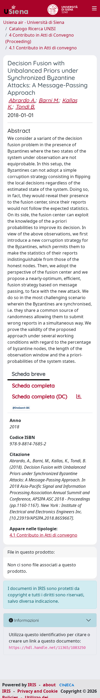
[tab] (79, 396)
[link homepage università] (62, 8)
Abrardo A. (22, 100)
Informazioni (26, 620)
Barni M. (49, 100)
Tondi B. (25, 106)
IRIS (32, 685)
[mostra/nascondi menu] (94, 8)
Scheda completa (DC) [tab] (39, 396)
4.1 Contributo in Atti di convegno (43, 48)
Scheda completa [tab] (33, 385)
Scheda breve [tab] (28, 373)
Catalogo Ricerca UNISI (32, 29)
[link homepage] (18, 8)
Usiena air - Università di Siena (33, 22)
